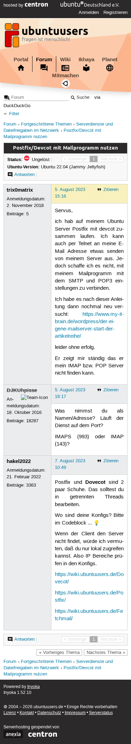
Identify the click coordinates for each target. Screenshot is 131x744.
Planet (109, 59)
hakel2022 (19, 461)
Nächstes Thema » (106, 652)
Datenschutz (49, 712)
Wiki (65, 59)
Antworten (24, 174)
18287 (32, 421)
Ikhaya (86, 59)
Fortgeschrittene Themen (46, 124)
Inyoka (33, 686)
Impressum (75, 712)
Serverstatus (101, 712)
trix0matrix (20, 189)
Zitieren (110, 189)
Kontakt (27, 712)
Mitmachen (65, 75)
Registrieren (115, 12)
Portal (21, 59)
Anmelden (89, 12)
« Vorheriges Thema (59, 652)
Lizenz (9, 712)
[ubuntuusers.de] (47, 37)
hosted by (14, 5)
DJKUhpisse (22, 390)
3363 (31, 485)
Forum (44, 59)
